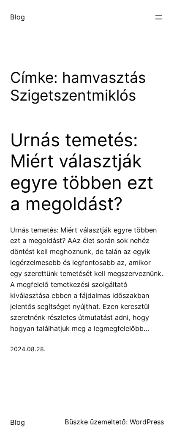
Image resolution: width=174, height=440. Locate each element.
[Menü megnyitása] (159, 17)
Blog (17, 17)
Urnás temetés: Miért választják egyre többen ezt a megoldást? (81, 171)
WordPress (147, 422)
